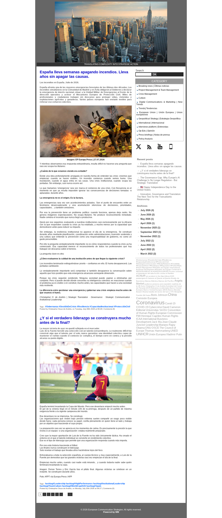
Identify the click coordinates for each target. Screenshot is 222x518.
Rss (148, 151)
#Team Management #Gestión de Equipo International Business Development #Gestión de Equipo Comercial (158, 268)
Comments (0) (109, 309)
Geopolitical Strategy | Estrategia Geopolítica (160, 118)
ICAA (139, 318)
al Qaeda (158, 278)
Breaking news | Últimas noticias (154, 86)
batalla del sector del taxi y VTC (161, 292)
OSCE (155, 327)
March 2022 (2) (148, 253)
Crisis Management (148, 94)
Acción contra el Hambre (164, 273)
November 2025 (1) (150, 227)
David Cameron (171, 307)
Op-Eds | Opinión (147, 131)
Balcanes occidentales (160, 288)
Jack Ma (157, 321)
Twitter (139, 151)
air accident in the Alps (155, 276)
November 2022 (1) (150, 236)
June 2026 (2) (147, 214)
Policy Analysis (146, 139)
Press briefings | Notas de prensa (154, 135)
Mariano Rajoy (167, 324)
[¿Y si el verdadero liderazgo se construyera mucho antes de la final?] (86, 343)
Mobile (171, 151)
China (172, 295)
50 (70, 494)
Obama (140, 327)
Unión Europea (157, 334)
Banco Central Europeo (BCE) (156, 290)
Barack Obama (142, 292)
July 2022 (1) (147, 240)
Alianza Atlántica (151, 281)
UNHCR (142, 334)
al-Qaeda (166, 278)
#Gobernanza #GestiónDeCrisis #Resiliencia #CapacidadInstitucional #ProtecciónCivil (87, 306)
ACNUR (141, 275)
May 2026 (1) (147, 219)
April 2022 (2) (147, 249)
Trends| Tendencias (148, 108)
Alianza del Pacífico (166, 281)
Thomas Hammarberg (157, 330)
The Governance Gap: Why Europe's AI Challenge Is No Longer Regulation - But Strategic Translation (158, 180)
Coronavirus (150, 302)
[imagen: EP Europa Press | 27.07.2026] (86, 106)
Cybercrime (155, 307)
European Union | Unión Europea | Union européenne (159, 113)
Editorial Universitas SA (149, 310)
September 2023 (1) (150, 232)
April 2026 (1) (147, 223)
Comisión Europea (146, 298)
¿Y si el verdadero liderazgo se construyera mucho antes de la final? (155, 172)
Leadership (152, 324)
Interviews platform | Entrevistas (153, 127)
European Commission (169, 312)
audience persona (151, 284)
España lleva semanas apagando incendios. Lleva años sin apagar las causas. (84, 74)
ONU (148, 327)
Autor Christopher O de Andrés (153, 286)
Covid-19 (170, 303)
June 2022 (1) (147, 245)
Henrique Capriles (151, 315)
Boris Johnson (159, 294)
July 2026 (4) (147, 210)
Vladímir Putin (174, 334)
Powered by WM (111, 512)
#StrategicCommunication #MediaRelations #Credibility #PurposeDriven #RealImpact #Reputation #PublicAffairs (158, 265)
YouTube (161, 151)
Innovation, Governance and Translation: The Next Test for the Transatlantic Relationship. (159, 197)
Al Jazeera (150, 278)
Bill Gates (147, 295)
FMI (138, 315)
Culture (142, 98)
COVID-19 (142, 307)
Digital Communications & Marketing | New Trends (159, 103)
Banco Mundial (174, 290)
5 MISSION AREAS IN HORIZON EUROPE (158, 270)
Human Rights (170, 315)
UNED (174, 330)
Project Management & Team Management (159, 90)
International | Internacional (151, 123)
